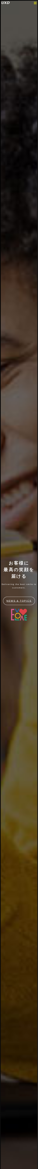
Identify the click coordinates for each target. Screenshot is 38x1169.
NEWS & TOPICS (19, 601)
